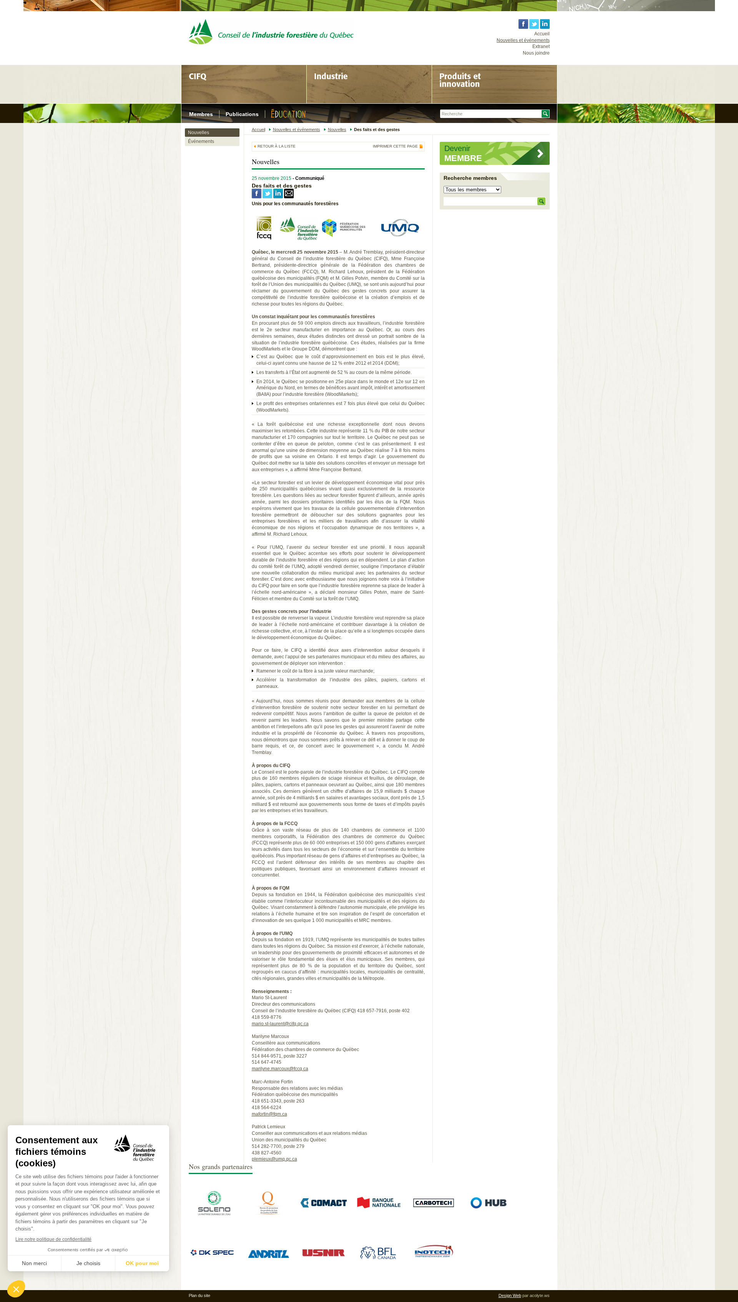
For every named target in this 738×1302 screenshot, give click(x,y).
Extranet (541, 46)
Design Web (510, 1295)
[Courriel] (289, 196)
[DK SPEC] (214, 1255)
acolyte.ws (540, 1295)
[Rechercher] (541, 201)
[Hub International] (488, 1224)
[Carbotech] (434, 1214)
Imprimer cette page (395, 146)
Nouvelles (198, 132)
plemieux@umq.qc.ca (274, 1159)
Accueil (542, 34)
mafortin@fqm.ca (269, 1114)
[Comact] (324, 1206)
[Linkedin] (278, 196)
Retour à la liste (277, 146)
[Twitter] (267, 196)
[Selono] (214, 1214)
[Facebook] (256, 196)
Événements (201, 141)
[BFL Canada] (379, 1264)
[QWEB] (269, 1214)
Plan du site (199, 1295)
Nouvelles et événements (523, 40)
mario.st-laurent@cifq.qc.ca (280, 1023)
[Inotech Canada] (434, 1264)
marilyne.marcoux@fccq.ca (280, 1068)
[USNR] (324, 1256)
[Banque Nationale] (379, 1214)
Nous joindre (536, 53)
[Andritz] (269, 1274)
